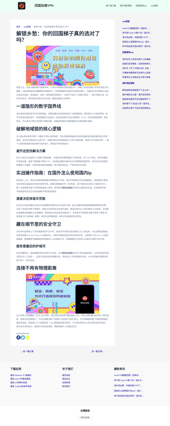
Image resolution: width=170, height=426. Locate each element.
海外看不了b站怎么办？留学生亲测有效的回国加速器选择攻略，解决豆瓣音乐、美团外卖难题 (137, 104)
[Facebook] (18, 337)
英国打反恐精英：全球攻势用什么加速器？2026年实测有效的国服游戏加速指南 (137, 64)
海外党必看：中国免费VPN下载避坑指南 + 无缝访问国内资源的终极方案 (137, 37)
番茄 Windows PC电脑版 (20, 375)
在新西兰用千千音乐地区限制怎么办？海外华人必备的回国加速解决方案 (137, 108)
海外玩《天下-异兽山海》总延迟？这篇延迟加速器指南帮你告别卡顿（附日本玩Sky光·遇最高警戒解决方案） (137, 68)
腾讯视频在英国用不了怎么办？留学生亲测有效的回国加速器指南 (137, 90)
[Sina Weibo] (27, 337)
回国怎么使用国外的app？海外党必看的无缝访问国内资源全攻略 (137, 42)
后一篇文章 (98, 351)
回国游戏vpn (141, 6)
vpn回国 (154, 6)
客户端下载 (111, 6)
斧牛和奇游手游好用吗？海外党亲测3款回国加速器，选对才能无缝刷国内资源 (137, 46)
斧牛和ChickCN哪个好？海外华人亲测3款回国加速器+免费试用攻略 (137, 33)
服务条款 (66, 375)
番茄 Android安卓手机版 (20, 386)
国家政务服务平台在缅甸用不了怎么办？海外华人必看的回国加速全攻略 (137, 99)
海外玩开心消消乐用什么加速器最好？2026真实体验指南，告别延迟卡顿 (137, 59)
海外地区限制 (126, 6)
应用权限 (66, 383)
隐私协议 (66, 379)
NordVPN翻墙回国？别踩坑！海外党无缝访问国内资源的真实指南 (137, 28)
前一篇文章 (27, 351)
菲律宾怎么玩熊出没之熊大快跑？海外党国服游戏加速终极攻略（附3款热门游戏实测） (137, 77)
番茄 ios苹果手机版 (18, 383)
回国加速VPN (44, 5)
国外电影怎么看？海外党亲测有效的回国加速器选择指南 (137, 95)
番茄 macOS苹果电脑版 (20, 379)
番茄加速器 (85, 417)
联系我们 (66, 386)
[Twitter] (23, 337)
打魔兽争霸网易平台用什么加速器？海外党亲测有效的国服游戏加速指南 (137, 73)
